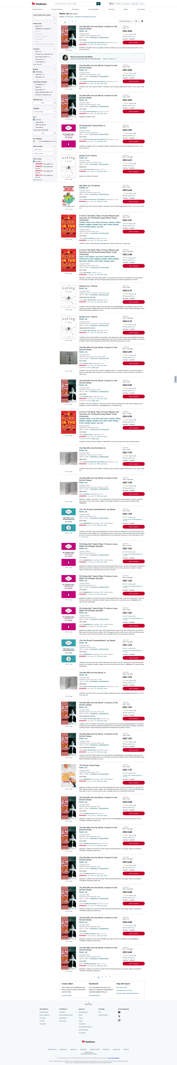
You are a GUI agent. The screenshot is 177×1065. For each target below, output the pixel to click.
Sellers (126, 9)
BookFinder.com (88, 1052)
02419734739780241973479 (99, 134)
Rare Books (75, 9)
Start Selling (141, 9)
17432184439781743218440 (99, 233)
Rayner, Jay (83, 31)
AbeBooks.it (83, 1049)
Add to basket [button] (133, 42)
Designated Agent (83, 1029)
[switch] (35, 141)
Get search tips (122, 987)
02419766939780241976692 (99, 518)
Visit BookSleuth (94, 995)
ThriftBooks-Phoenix (90, 843)
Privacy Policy (82, 1023)
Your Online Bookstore (90, 111)
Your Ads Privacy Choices (85, 1026)
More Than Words (89, 238)
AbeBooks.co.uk (52, 1049)
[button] (61, 21)
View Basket (43, 1023)
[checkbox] (34, 26)
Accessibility (82, 1032)
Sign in (118, 3)
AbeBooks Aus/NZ (94, 1049)
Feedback (175, 379)
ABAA (93, 367)
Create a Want (67, 995)
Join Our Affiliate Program (66, 1015)
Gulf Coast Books (88, 169)
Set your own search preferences (128, 993)
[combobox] (75, 3)
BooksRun (86, 494)
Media (80, 1015)
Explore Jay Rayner (108, 59)
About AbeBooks (83, 1012)
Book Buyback (63, 1018)
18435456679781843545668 (99, 774)
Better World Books (89, 300)
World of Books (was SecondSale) (94, 42)
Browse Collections (57, 9)
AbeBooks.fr (73, 1049)
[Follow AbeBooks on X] (119, 1016)
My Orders (42, 1020)
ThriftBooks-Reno (89, 813)
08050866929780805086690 (99, 456)
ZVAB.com (126, 1049)
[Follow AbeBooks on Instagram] (119, 1020)
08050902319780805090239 (99, 37)
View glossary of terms (124, 990)
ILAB (97, 367)
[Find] (98, 3)
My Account (126, 3)
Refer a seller (62, 1020)
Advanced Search (37, 9)
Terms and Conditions (113, 1058)
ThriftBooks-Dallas (89, 933)
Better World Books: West (91, 718)
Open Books (87, 272)
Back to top (88, 1004)
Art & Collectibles (93, 9)
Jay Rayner (83, 128)
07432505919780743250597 (99, 164)
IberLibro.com (116, 1049)
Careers (81, 1018)
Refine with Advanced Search (86, 17)
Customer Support (103, 1015)
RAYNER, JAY (83, 188)
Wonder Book (87, 363)
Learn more (36, 64)
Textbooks (111, 9)
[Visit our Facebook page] (119, 1012)
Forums (81, 1020)
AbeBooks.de (63, 1049)
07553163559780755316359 (99, 194)
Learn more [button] (36, 180)
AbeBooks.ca (106, 1049)
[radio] (34, 74)
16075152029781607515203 (99, 358)
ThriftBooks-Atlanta (90, 903)
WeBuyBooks (87, 523)
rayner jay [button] (70, 17)
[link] (142, 21)
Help (142, 3)
